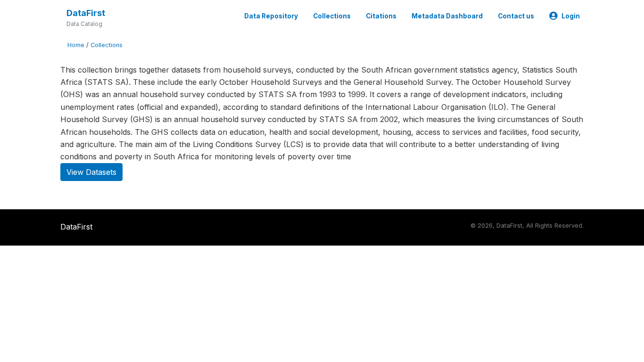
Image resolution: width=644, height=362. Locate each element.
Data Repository (271, 16)
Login (570, 16)
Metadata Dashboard (447, 16)
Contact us (516, 16)
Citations (381, 16)
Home (75, 45)
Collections (332, 16)
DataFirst (85, 13)
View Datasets (91, 172)
